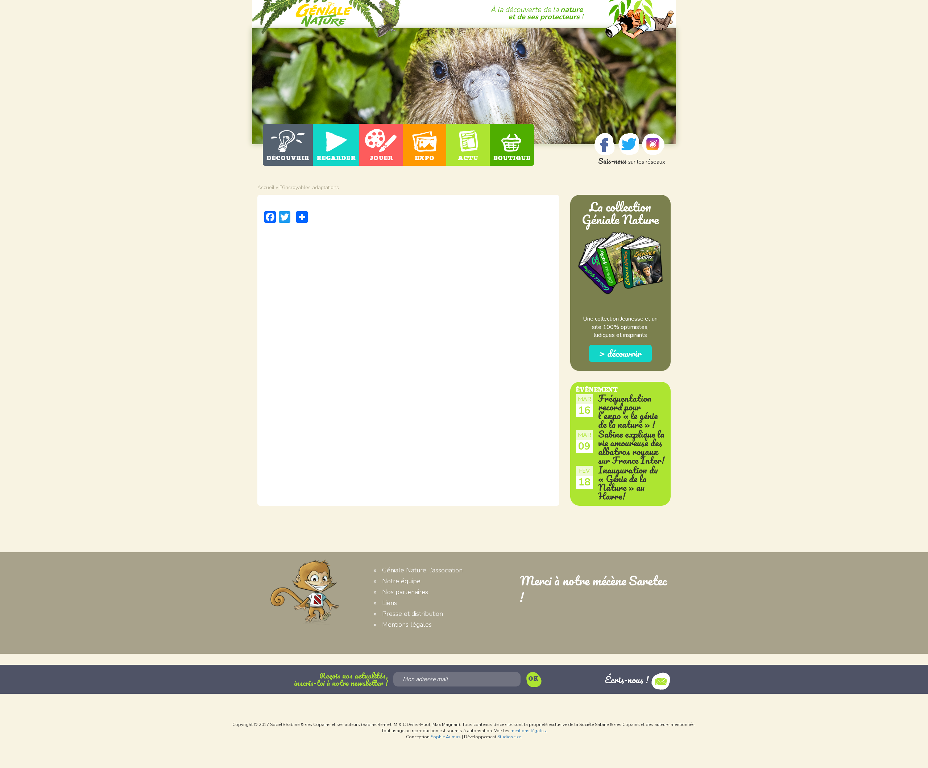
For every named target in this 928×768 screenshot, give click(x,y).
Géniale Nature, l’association (422, 570)
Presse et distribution (412, 613)
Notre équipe (401, 581)
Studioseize (509, 737)
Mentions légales (407, 624)
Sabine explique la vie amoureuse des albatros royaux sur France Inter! (631, 447)
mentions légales (528, 731)
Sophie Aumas (446, 737)
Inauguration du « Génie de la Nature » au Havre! (628, 483)
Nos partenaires (405, 592)
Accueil (265, 187)
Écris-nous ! (628, 679)
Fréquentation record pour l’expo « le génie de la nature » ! (628, 411)
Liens (389, 602)
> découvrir (620, 353)
